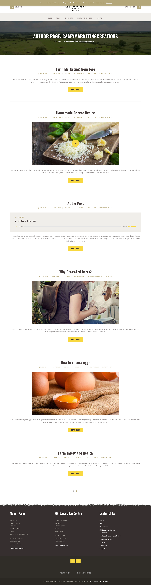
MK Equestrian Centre (107, 530)
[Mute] (129, 226)
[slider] (133, 226)
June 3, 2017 (43, 276)
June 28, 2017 (43, 74)
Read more (75, 90)
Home (59, 42)
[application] (75, 226)
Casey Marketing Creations (98, 581)
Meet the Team (106, 539)
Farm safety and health (75, 452)
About (101, 523)
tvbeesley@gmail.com (17, 548)
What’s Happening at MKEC (110, 536)
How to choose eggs (75, 362)
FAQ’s (103, 542)
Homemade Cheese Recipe (75, 112)
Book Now (104, 533)
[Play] (16, 226)
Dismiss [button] (109, 3)
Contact (102, 549)
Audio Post (75, 203)
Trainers (104, 546)
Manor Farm (103, 527)
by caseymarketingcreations (100, 74)
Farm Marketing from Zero (75, 69)
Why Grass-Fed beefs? (75, 271)
